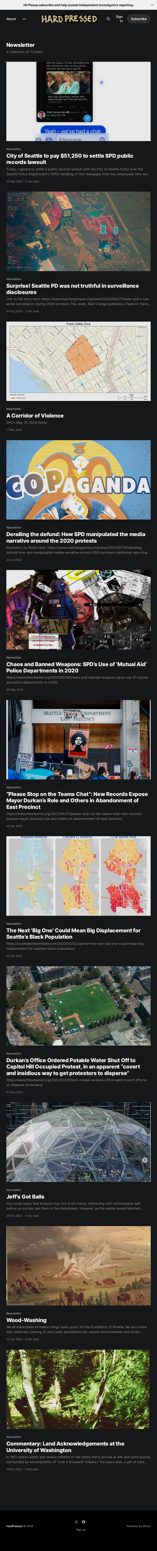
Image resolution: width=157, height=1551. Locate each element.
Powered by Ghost (139, 1526)
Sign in (119, 19)
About (11, 19)
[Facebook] (83, 1522)
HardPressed (14, 1526)
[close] (152, 5)
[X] (76, 1522)
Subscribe (139, 19)
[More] (24, 19)
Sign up (81, 1529)
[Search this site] (108, 19)
